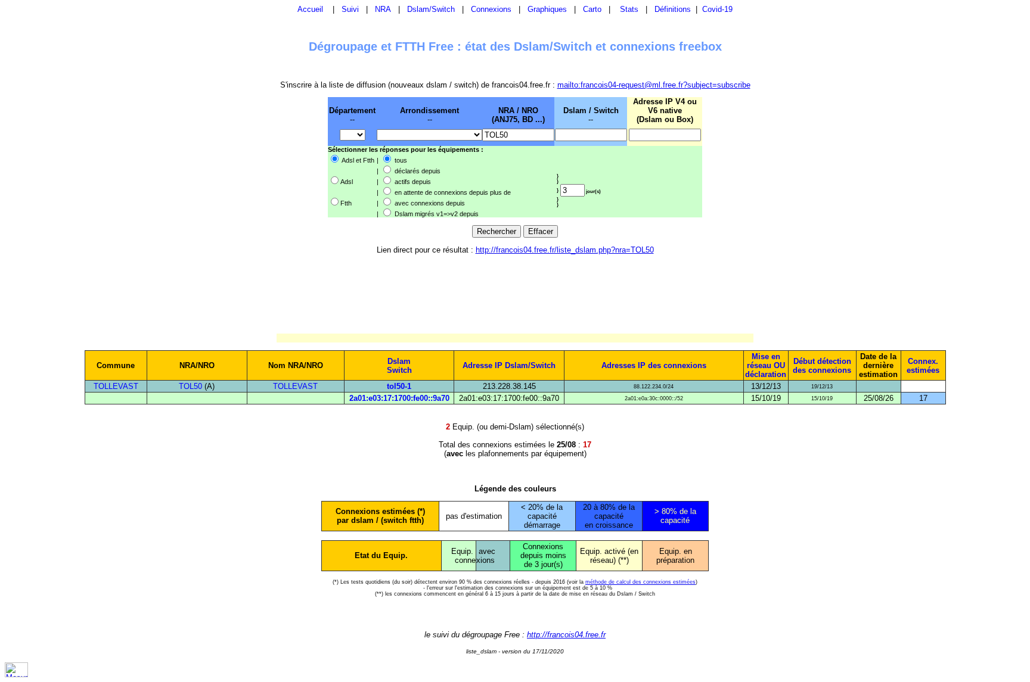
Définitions (672, 9)
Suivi (350, 9)
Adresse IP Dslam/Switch (509, 365)
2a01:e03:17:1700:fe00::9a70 (399, 398)
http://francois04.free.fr (566, 634)
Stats (629, 9)
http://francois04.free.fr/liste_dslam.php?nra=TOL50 (565, 249)
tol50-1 (399, 386)
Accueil (310, 9)
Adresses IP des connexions (653, 365)
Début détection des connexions (822, 366)
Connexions (491, 9)
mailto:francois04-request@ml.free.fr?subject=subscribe (653, 84)
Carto (592, 9)
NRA (383, 9)
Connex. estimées (923, 366)
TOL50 (190, 386)
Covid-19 (717, 9)
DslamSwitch (399, 366)
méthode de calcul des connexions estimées (640, 582)
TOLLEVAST (116, 386)
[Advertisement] (265, 156)
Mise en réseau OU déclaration (765, 365)
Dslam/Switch (431, 9)
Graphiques (547, 9)
